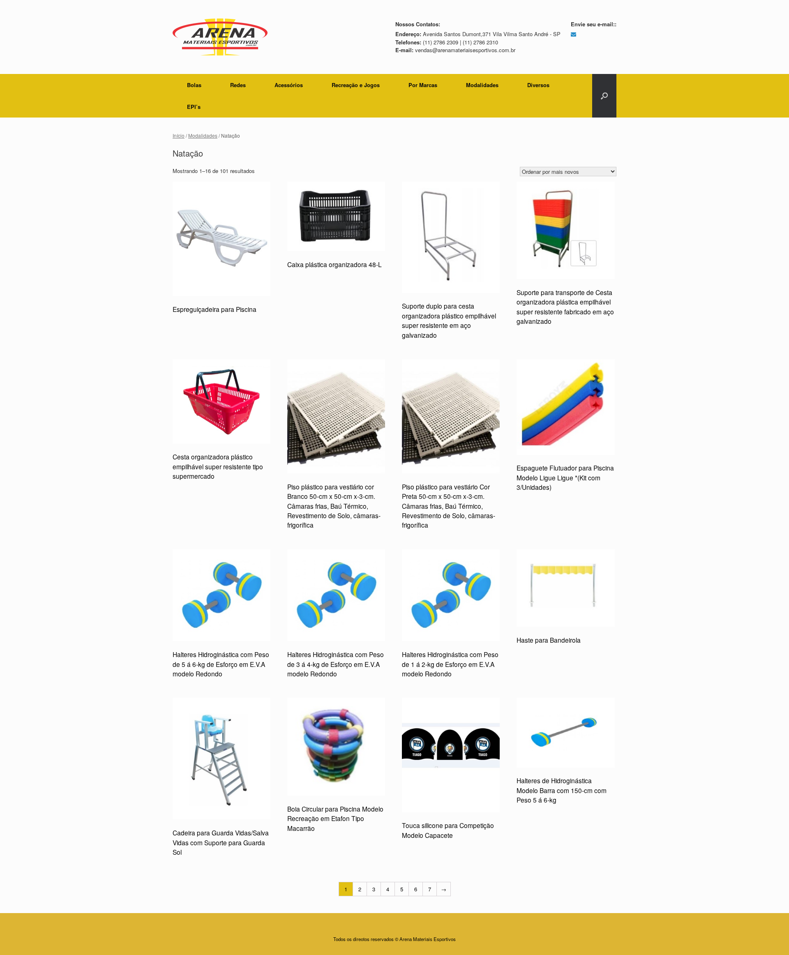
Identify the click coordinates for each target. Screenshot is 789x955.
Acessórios (289, 85)
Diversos (538, 85)
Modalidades (482, 85)
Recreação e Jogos (356, 85)
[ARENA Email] (573, 34)
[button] (604, 96)
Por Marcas (422, 85)
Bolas (194, 85)
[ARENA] (220, 36)
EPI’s (194, 107)
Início (179, 135)
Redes (238, 85)
